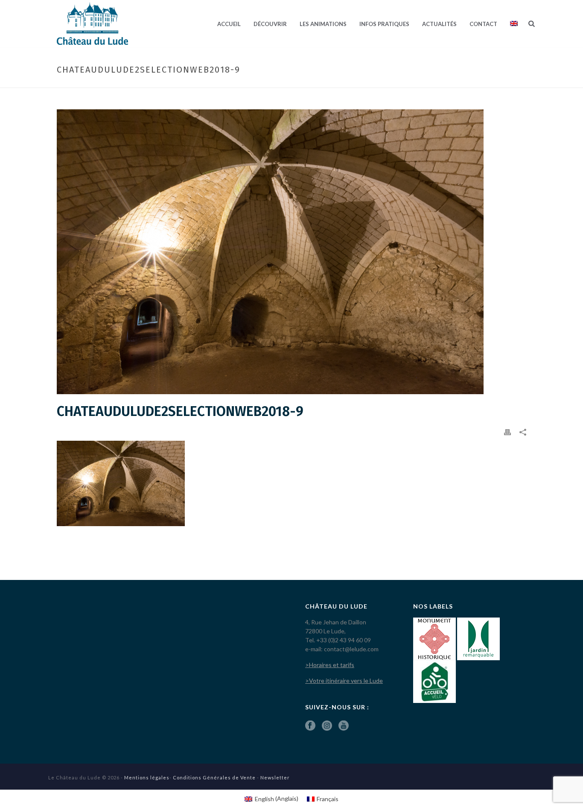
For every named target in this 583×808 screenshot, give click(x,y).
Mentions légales (146, 777)
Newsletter (275, 777)
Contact (483, 23)
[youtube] (343, 726)
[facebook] (310, 726)
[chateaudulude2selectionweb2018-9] (291, 251)
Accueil (229, 23)
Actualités (439, 23)
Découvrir (270, 23)
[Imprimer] (507, 431)
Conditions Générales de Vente (214, 777)
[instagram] (327, 726)
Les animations (323, 23)
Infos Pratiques (384, 23)
